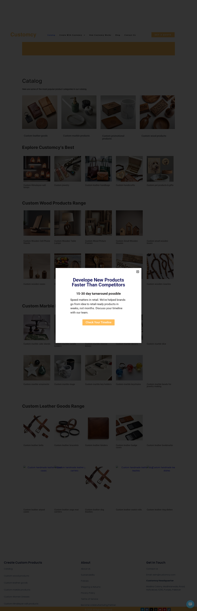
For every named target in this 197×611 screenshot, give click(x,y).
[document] (98, 305)
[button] (138, 272)
